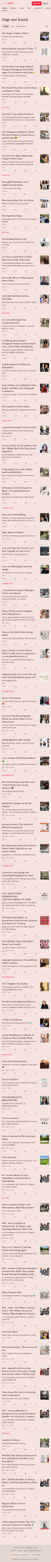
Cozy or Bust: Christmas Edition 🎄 (18, 759)
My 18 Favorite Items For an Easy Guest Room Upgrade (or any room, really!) (19, 848)
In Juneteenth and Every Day (14, 1509)
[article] (25, 38)
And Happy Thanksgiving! (13, 791)
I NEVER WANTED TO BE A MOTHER (15, 297)
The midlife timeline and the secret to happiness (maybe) (18, 53)
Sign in (46, 3)
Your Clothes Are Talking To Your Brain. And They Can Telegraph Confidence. (19, 388)
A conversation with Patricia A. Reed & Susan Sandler (18, 1420)
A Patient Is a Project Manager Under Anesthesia (18, 592)
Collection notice (35, 1550)
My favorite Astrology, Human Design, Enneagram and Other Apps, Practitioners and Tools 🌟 (19, 69)
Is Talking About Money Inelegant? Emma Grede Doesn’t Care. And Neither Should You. (19, 343)
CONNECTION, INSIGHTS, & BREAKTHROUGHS (14, 1104)
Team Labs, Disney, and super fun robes (19, 1335)
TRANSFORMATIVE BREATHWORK (12, 1099)
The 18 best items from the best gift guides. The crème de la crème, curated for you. (18, 810)
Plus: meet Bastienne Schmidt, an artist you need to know (18, 1465)
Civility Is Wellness (12, 1019)
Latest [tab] (6, 26)
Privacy (20, 1550)
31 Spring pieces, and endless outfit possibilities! (17, 471)
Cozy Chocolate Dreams (14, 1061)
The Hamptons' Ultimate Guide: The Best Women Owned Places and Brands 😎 (18, 135)
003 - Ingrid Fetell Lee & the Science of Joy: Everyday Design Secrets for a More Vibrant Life (19, 1371)
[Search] (46, 26)
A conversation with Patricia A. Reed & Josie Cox (18, 1318)
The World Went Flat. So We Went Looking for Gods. (19, 89)
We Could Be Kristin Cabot (16, 406)
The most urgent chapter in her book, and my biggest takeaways (18, 351)
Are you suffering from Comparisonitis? (14, 321)
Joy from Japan (10, 1331)
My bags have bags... (12, 215)
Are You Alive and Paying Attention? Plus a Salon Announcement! (19, 1254)
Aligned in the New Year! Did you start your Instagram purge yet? (19, 676)
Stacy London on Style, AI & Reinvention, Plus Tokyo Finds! (18, 1206)
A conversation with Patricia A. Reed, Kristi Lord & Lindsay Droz (17, 1278)
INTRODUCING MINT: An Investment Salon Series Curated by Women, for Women (19, 920)
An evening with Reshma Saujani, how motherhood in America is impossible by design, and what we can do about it (19, 118)
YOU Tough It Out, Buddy (15, 983)
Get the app (35, 1555)
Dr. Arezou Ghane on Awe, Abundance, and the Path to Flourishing (16, 1178)
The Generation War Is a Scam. (18, 200)
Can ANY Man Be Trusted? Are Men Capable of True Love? (18, 549)
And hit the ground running (14, 1443)
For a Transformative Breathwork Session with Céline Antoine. (19, 1083)
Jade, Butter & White (13, 532)
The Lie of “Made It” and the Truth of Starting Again (16, 1249)
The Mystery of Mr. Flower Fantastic (17, 572)
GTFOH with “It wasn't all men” (15, 554)
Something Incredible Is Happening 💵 (18, 1295)
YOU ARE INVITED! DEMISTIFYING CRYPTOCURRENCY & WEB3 (16, 896)
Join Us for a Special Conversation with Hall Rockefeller (18, 1143)
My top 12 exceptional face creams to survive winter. (18, 660)
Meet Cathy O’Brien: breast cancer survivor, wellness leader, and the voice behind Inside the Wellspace (18, 1006)
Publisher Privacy (32, 1547)
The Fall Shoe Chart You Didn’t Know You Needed (17, 943)
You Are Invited (10, 1079)
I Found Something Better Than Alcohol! (19, 638)
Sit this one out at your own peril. (16, 284)
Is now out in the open (11, 188)
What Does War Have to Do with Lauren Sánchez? (19, 1394)
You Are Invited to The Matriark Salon (19, 1138)
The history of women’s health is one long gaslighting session (17, 988)
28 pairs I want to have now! (14, 947)
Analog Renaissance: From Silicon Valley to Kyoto (19, 961)
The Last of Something (13, 514)
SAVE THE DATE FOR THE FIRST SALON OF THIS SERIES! (18, 927)
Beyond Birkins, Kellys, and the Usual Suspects (18, 744)
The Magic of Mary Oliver (15, 33)
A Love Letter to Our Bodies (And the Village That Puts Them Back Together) (19, 448)
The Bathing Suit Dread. (14, 239)
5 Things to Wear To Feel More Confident (19, 394)
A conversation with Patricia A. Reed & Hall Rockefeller (18, 1489)
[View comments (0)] (15, 60)
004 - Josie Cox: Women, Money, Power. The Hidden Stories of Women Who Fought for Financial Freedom (19, 1310)
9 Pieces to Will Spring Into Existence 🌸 (19, 535)
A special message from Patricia (19, 427)
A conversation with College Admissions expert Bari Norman (19, 879)
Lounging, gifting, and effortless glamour (19, 764)
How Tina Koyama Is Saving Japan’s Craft (19, 966)
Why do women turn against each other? (19, 410)
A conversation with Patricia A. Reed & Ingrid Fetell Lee (18, 1378)
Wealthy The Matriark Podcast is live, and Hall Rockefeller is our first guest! (19, 1458)
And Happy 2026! (9, 680)
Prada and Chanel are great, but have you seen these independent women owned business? (18, 142)
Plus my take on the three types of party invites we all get (19, 726)
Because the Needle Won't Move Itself (18, 497)
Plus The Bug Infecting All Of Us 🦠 (17, 1023)
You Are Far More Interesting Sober (17, 633)
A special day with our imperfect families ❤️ (19, 702)
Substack (15, 1559)
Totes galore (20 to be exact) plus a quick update (19, 220)
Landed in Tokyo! (11, 1440)
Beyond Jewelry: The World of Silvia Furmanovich (17, 826)
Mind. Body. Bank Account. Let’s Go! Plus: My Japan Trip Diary (17, 1529)
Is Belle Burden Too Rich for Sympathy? (16, 366)
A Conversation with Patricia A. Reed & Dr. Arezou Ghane (18, 1185)
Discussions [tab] (21, 26)
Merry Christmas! (11, 698)
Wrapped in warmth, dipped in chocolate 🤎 (19, 1065)
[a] (45, 1178)
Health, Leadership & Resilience (18, 1001)
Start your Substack (20, 1555)
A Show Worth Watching (12, 36)
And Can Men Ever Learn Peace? (15, 1398)
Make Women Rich (11, 1292)
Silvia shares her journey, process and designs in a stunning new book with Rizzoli (18, 831)
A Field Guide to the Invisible (14, 75)
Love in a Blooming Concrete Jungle (17, 568)
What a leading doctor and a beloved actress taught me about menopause (17, 163)
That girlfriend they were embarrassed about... (15, 183)
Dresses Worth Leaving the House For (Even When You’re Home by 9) (17, 719)
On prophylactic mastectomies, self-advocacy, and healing (17, 455)
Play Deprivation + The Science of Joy (19, 1348)
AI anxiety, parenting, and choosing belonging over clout (17, 874)
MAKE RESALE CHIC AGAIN (16, 740)
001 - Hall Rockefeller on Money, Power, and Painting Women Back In (19, 1482)
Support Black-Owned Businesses (13, 1505)
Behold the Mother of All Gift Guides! (17, 805)
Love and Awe (9, 1157)
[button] (4, 8)
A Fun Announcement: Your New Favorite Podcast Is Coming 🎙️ (19, 1523)
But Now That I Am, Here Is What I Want (19, 302)
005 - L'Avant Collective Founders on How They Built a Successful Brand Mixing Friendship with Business (19, 1271)
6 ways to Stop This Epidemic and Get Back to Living (18, 327)
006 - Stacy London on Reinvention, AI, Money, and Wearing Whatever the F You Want (17, 1226)
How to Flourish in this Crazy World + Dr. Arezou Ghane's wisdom (19, 1161)
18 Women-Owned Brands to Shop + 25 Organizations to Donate (17, 491)
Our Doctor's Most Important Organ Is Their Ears (17, 157)
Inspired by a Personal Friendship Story (19, 854)
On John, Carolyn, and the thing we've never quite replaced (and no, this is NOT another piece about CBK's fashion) (19, 519)
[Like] (3, 709)
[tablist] (14, 26)
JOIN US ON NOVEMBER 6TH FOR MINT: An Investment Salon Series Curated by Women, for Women (19, 903)
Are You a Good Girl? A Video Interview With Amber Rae (17, 258)
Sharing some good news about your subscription (18, 431)
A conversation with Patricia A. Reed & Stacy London (18, 1233)
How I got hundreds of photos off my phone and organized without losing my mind (19, 618)
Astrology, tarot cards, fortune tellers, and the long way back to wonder (18, 95)
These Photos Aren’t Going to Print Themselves (17, 612)
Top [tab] (12, 26)
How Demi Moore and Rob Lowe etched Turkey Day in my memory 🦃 (18, 785)
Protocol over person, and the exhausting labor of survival (14, 597)
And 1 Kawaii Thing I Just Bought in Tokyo (17, 1354)
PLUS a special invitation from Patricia (18, 475)
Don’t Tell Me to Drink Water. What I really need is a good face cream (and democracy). (19, 653)
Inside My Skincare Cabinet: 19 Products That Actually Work (18, 1036)
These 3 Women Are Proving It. (15, 203)
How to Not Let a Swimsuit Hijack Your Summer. (18, 243)
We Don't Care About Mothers (17, 114)
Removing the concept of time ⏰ (19, 48)
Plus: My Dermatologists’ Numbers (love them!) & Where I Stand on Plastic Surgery (19, 1042)
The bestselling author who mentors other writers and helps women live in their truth (18, 264)
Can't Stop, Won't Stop (11, 1211)
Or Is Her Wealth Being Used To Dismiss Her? (19, 371)
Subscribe (37, 3)
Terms (26, 1550)
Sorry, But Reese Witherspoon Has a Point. (17, 279)
